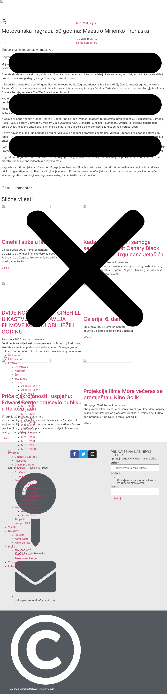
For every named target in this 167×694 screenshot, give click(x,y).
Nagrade (20, 370)
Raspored (20, 460)
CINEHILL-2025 (30, 386)
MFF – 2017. (28, 417)
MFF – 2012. (28, 437)
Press (11, 546)
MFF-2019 (27, 409)
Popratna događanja (27, 507)
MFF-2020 (27, 406)
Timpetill (20, 519)
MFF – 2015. (28, 425)
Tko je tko (21, 378)
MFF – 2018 (28, 413)
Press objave (22, 554)
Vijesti (12, 527)
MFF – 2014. (28, 429)
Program (13, 452)
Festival (12, 363)
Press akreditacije (26, 558)
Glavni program (24, 464)
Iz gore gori (22, 476)
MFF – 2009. (29, 449)
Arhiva (19, 382)
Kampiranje (21, 538)
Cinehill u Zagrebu (26, 456)
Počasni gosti (29, 484)
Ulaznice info (16, 359)
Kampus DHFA (23, 523)
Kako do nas (22, 542)
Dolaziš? (13, 531)
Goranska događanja (34, 511)
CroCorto (21, 472)
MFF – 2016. (28, 421)
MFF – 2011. (28, 441)
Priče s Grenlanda (32, 495)
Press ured (21, 550)
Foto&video (15, 566)
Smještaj (20, 534)
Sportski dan (29, 499)
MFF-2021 (27, 402)
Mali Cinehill (28, 503)
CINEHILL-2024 (30, 390)
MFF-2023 (27, 394)
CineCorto (21, 468)
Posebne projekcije (33, 488)
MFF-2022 (27, 398)
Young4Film (28, 491)
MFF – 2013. (28, 433)
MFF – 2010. (28, 445)
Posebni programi (26, 480)
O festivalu (21, 366)
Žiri (17, 374)
